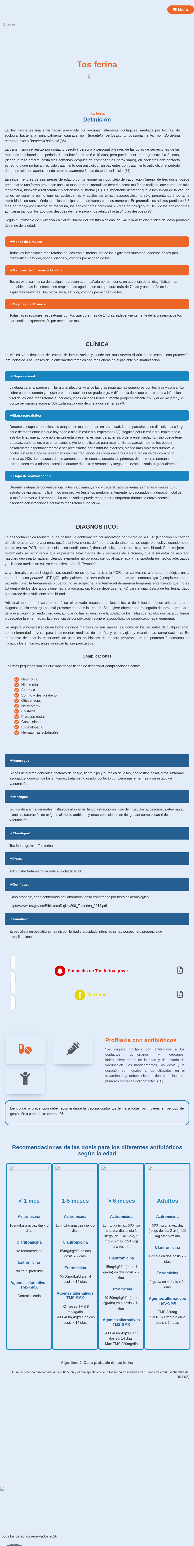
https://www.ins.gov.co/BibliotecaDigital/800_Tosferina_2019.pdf (58, 906)
